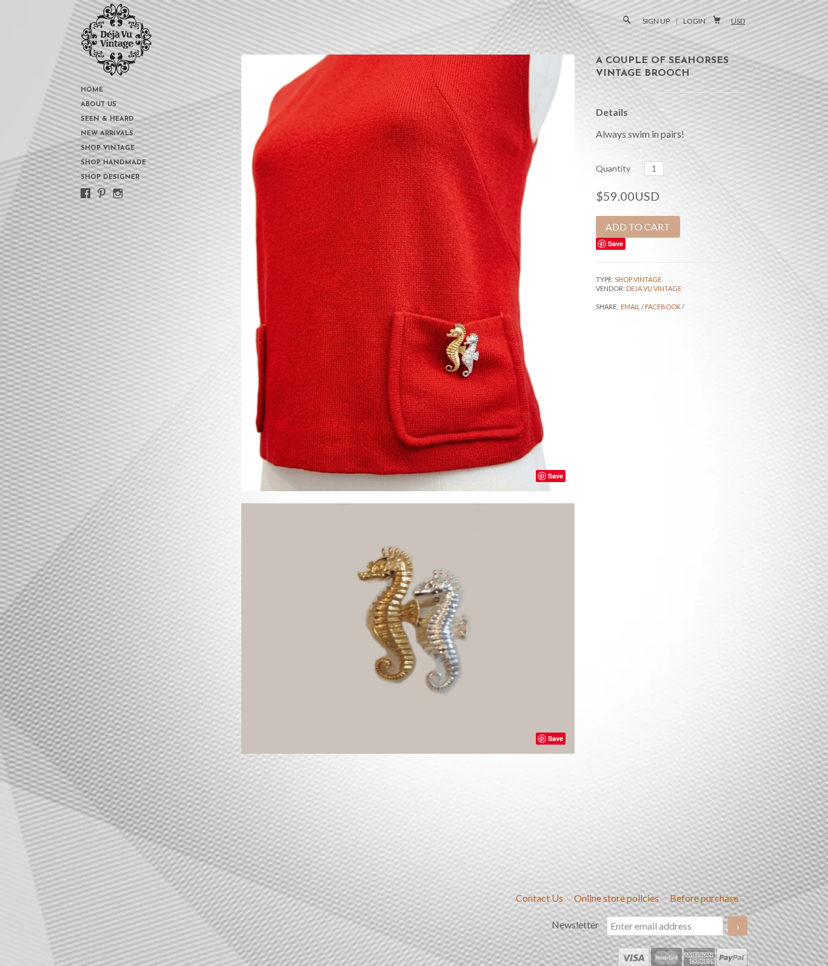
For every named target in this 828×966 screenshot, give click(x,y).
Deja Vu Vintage (653, 288)
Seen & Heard (107, 119)
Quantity (613, 168)
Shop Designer (110, 177)
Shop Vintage (108, 148)
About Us (98, 104)
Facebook (663, 306)
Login (694, 20)
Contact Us (540, 898)
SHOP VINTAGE (638, 279)
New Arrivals (107, 133)
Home (92, 90)
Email (630, 306)
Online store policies (617, 898)
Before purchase (704, 898)
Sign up (656, 20)
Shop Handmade (113, 162)
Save (615, 243)
